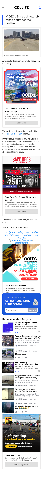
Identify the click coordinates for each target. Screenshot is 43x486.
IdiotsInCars (21, 243)
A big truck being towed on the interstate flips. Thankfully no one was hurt (21, 235)
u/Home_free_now (14, 134)
